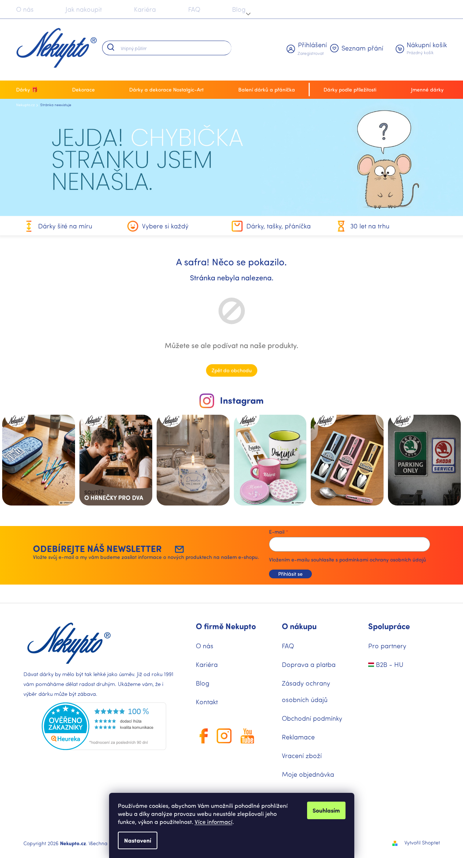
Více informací (213, 821)
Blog (239, 9)
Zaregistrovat (311, 53)
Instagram (242, 400)
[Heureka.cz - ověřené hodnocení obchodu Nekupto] (104, 726)
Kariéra (145, 9)
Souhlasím (326, 810)
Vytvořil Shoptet (422, 842)
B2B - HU (388, 664)
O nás (25, 9)
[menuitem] (28, 90)
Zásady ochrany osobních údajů (306, 691)
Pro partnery (387, 645)
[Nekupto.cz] (69, 643)
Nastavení (137, 840)
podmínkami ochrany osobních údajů (382, 559)
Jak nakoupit (84, 9)
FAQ (194, 9)
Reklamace (298, 736)
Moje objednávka (308, 774)
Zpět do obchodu (232, 370)
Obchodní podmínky (312, 718)
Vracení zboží (302, 755)
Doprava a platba (309, 664)
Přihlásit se (290, 573)
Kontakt (207, 701)
